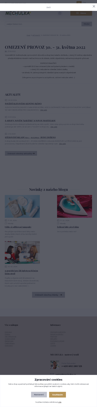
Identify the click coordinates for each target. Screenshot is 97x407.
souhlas (40, 384)
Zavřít (48, 7)
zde (59, 402)
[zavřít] (94, 6)
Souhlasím (57, 394)
